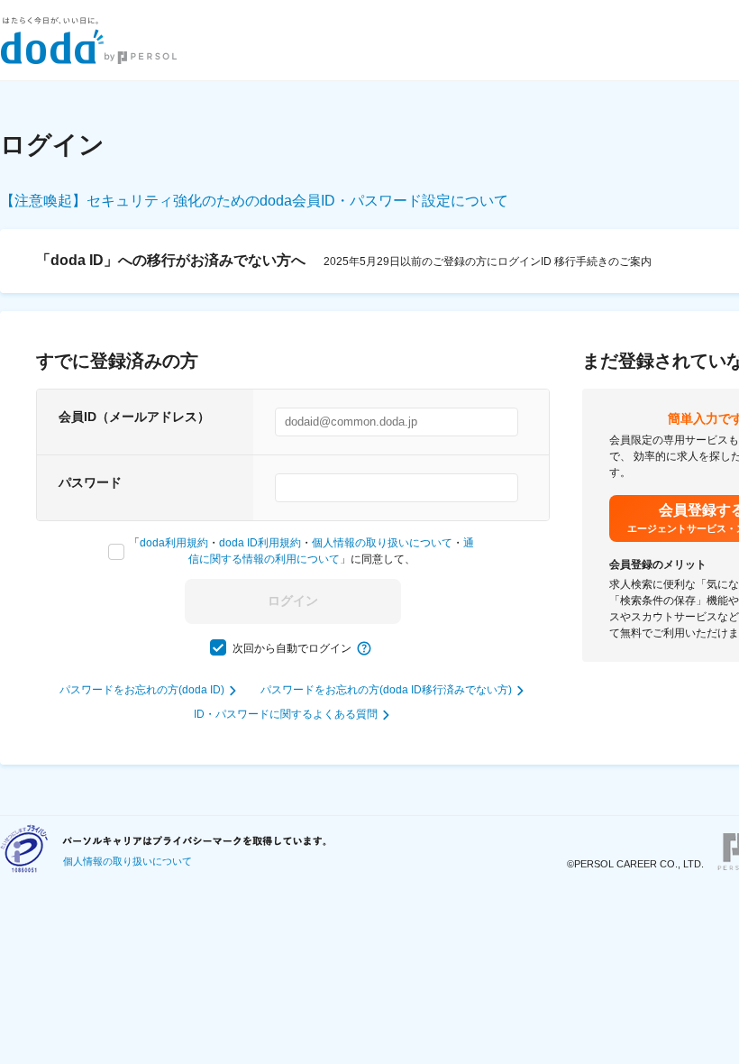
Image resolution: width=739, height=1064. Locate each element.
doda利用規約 (174, 543)
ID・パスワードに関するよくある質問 (286, 714)
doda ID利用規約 (260, 543)
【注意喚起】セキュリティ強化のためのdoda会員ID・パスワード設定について (254, 200)
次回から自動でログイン (292, 648)
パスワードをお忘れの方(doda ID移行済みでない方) (386, 689)
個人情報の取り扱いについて (382, 543)
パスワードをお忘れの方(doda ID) (141, 689)
